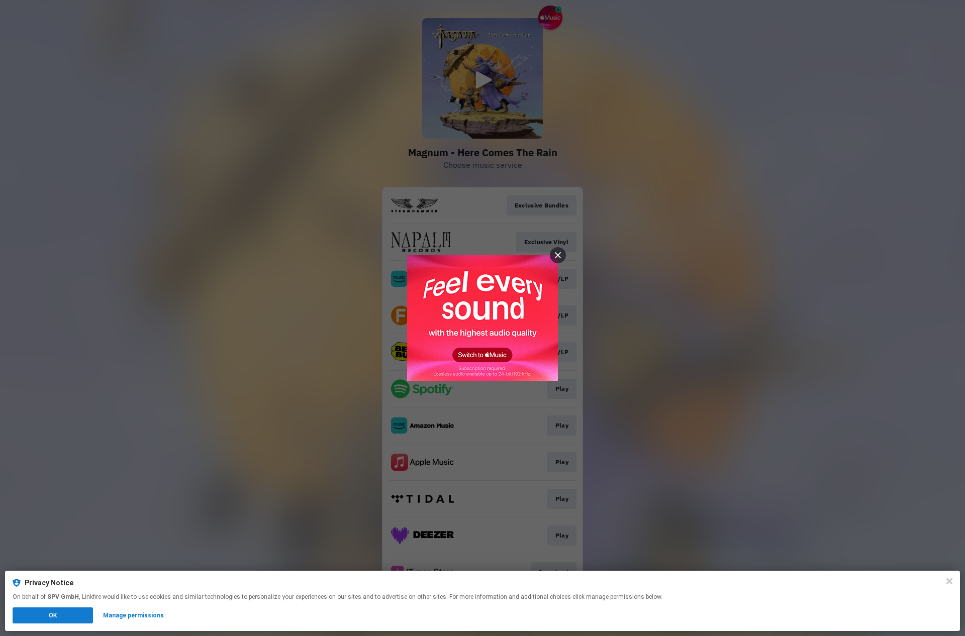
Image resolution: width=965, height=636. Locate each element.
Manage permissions (133, 615)
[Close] (949, 581)
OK (53, 615)
